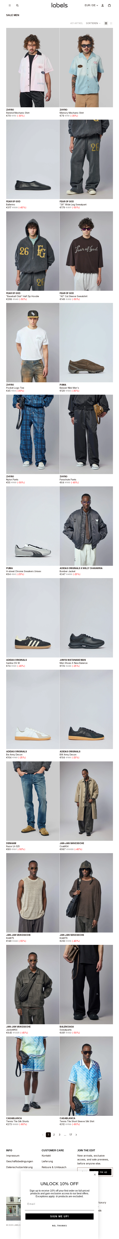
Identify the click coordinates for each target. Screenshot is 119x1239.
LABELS (16, 1225)
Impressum (12, 1155)
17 (70, 1134)
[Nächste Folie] (55, 67)
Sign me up (100, 1171)
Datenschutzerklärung (19, 1167)
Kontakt (46, 1155)
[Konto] (102, 5)
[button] (93, 23)
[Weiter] (76, 1135)
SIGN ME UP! (59, 1216)
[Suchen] (17, 5)
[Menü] (9, 5)
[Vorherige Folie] (10, 67)
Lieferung (47, 1161)
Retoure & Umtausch (54, 1167)
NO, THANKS (59, 1226)
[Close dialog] (95, 1174)
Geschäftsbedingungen (19, 1161)
